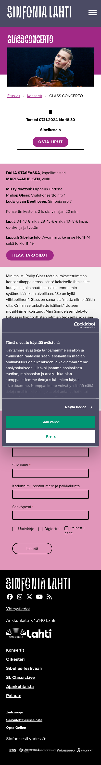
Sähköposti (23, 507)
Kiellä (50, 436)
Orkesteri (15, 659)
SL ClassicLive (20, 677)
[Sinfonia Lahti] (50, 584)
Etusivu (13, 95)
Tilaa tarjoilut (30, 255)
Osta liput (50, 142)
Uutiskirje (25, 528)
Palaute (13, 695)
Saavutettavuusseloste (24, 719)
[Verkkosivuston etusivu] (39, 13)
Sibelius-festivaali (24, 668)
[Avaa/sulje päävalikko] (92, 12)
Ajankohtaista (20, 686)
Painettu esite (74, 530)
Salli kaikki (50, 422)
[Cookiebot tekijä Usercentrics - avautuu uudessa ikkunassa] (73, 325)
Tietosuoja (14, 712)
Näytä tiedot (75, 407)
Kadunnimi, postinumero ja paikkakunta (46, 486)
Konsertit (34, 95)
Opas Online (16, 727)
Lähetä (32, 548)
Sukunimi (21, 465)
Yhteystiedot (18, 609)
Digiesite (51, 528)
